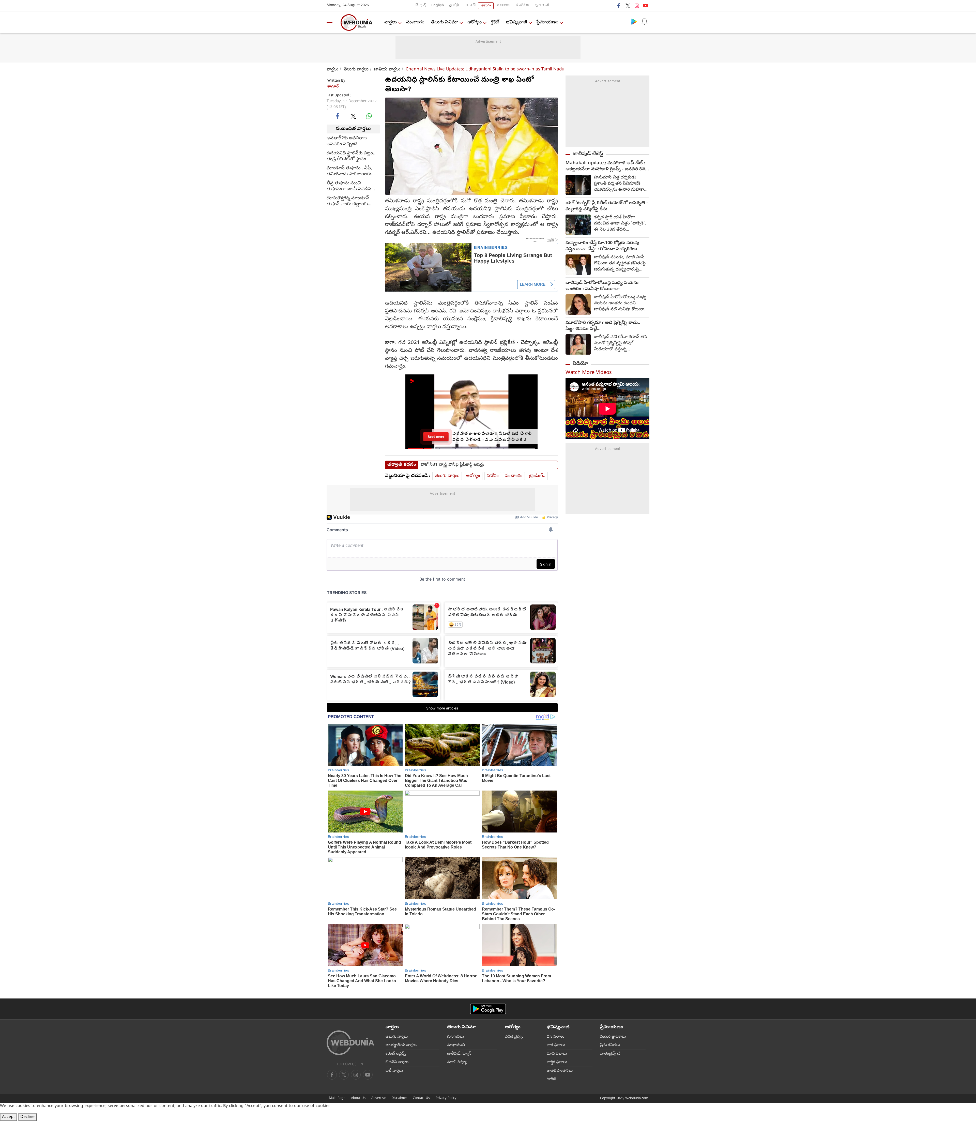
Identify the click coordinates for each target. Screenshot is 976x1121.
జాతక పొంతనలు (560, 1070)
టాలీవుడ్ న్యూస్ (459, 1053)
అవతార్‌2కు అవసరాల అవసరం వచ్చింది (347, 141)
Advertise (378, 1098)
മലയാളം (503, 5)
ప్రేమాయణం (547, 22)
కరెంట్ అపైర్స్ (396, 1053)
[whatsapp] (369, 115)
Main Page (337, 1098)
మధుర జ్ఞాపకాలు (613, 1036)
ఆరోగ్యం (474, 22)
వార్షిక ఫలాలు (557, 1062)
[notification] (644, 21)
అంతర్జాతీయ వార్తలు (401, 1045)
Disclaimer (399, 1098)
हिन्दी (421, 5)
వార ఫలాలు (556, 1045)
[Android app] (488, 1009)
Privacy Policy (446, 1098)
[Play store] (634, 21)
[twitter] (628, 5)
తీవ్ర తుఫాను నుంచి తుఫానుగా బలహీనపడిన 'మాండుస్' (349, 186)
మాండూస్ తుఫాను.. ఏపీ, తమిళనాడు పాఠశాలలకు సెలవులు (349, 171)
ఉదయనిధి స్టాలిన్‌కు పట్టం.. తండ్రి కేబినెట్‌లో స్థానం (351, 156)
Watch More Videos (589, 373)
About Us (358, 1098)
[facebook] (619, 5)
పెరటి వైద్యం (514, 1036)
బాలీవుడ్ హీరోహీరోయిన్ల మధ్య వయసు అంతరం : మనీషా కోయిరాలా (602, 286)
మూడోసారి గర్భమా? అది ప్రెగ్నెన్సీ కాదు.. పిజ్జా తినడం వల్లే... (603, 326)
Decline (27, 1117)
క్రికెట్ (495, 22)
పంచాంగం (415, 22)
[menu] (332, 22)
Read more (436, 436)
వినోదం (493, 476)
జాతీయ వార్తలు (387, 69)
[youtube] (645, 5)
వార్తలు (390, 22)
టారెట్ (551, 1079)
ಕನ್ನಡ (522, 5)
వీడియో (580, 363)
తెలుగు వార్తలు (356, 69)
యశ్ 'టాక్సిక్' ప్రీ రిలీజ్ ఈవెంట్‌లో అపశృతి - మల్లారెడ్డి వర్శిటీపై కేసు (607, 206)
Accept (8, 1117)
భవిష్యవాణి (516, 22)
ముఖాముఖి (456, 1045)
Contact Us (421, 1098)
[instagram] (636, 5)
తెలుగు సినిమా (444, 22)
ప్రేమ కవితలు (610, 1045)
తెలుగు (486, 5)
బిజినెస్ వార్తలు (397, 1062)
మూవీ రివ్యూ (457, 1062)
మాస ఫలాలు (557, 1053)
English (437, 5)
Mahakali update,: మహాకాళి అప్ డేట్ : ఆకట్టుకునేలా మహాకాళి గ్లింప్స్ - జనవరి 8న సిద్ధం (605, 166)
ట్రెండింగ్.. (537, 476)
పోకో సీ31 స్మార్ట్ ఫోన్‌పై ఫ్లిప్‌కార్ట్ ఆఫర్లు (452, 465)
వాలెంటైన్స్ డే (610, 1053)
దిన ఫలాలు (555, 1036)
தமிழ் (454, 5)
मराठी (470, 5)
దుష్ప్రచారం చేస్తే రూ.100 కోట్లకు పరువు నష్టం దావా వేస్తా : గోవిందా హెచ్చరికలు (602, 246)
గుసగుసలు (455, 1036)
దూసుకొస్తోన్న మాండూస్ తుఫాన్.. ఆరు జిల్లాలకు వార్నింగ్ (348, 201)
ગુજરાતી (542, 5)
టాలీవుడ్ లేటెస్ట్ (588, 154)
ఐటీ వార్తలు (394, 1070)
